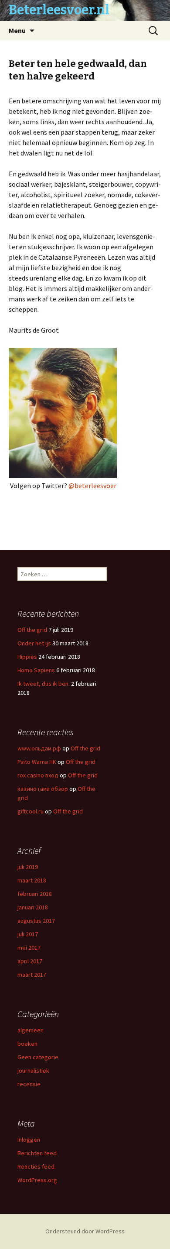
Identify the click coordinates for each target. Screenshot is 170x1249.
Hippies (27, 657)
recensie (29, 1084)
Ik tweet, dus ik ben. (43, 683)
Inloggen (28, 1139)
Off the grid (32, 630)
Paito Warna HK (36, 762)
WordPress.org (37, 1180)
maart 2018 (31, 880)
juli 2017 (27, 934)
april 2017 (29, 961)
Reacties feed (35, 1166)
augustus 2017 (36, 921)
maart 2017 (31, 974)
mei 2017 (29, 948)
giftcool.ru (30, 811)
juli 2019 (27, 867)
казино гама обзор (42, 789)
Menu (17, 30)
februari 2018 (34, 894)
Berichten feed (37, 1153)
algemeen (30, 1030)
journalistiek (33, 1070)
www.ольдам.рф (39, 748)
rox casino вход (37, 775)
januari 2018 (32, 907)
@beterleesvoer (92, 485)
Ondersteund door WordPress (85, 1231)
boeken (27, 1043)
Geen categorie (37, 1057)
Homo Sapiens (36, 670)
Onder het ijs (34, 643)
